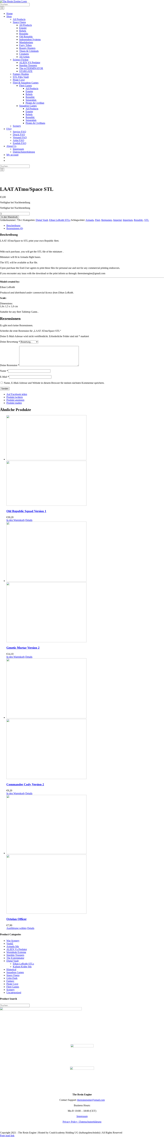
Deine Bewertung (10, 341)
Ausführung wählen (16, 928)
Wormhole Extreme (16, 952)
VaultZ (9, 943)
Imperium (128, 220)
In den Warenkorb (9, 217)
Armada (90, 220)
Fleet (97, 220)
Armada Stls (12, 946)
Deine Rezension (9, 365)
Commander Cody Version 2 (25, 784)
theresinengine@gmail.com (91, 1100)
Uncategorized (13, 992)
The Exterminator (15, 958)
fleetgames (106, 220)
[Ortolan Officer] (85, 854)
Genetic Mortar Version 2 (23, 647)
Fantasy (10, 981)
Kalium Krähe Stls (22, 966)
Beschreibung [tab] (13, 225)
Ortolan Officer (16, 919)
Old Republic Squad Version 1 (26, 511)
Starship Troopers (15, 955)
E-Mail (4, 376)
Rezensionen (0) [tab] (14, 228)
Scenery (10, 989)
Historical (11, 969)
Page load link (7, 1135)
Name (4, 371)
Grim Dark (11, 978)
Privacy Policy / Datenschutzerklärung (82, 1121)
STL (146, 220)
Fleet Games (12, 986)
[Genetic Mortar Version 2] (85, 582)
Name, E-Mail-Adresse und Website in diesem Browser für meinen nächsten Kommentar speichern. (54, 383)
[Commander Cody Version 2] (85, 719)
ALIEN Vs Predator (16, 949)
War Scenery (12, 940)
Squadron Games (15, 972)
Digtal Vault (42, 220)
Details (28, 520)
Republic (138, 220)
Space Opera (12, 975)
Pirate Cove (12, 984)
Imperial (117, 220)
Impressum (82, 1116)
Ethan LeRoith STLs (59, 220)
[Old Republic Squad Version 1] (85, 460)
